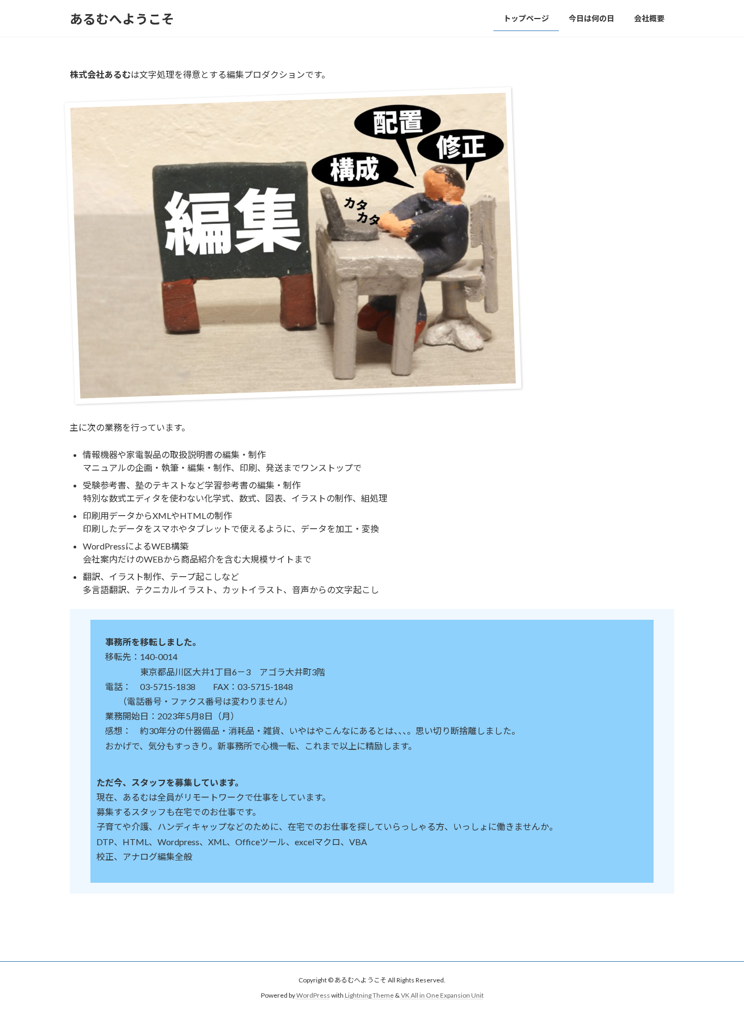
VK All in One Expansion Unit (442, 995)
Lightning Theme (369, 995)
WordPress (313, 995)
